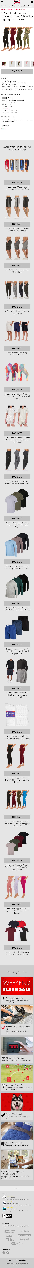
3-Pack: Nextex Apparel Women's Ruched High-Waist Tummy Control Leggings (17, 396)
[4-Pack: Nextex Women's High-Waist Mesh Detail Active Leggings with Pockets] (17, 812)
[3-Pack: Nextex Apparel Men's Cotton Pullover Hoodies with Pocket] (17, 598)
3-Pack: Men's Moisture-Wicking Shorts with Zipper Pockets (17, 229)
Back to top (17, 1188)
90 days (3, 129)
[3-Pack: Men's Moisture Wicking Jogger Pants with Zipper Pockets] (17, 471)
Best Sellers (13, 6)
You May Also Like (17, 972)
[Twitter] (7, 1252)
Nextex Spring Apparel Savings (16, 9)
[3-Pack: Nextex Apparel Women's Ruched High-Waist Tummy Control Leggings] (17, 384)
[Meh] (9, 1235)
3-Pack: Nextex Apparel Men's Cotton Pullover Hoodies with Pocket (17, 608)
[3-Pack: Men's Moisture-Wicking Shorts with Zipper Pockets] (17, 219)
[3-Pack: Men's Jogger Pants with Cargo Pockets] (17, 301)
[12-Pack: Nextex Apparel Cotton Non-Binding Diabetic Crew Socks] (17, 726)
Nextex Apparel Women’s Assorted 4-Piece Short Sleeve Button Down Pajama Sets (17, 439)
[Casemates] (17, 1243)
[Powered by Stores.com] (17, 1260)
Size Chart (6, 109)
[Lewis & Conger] (24, 1231)
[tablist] (17, 64)
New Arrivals (21, 6)
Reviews (4, 1193)
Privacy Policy (13, 1265)
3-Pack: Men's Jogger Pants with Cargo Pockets (17, 312)
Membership (5, 1223)
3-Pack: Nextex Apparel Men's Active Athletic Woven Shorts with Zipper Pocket (17, 651)
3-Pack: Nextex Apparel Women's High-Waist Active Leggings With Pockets (17, 910)
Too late (17, 182)
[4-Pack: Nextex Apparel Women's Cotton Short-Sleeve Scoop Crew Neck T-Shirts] (17, 855)
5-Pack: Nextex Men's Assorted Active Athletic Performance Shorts (17, 188)
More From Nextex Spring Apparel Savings (17, 148)
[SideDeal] (9, 1239)
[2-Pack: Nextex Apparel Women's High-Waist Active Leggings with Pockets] (17, 768)
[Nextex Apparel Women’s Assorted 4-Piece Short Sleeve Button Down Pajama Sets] (17, 428)
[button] (2, 2)
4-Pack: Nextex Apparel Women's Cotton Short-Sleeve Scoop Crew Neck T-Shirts (17, 867)
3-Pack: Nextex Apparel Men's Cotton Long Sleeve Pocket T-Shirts (17, 567)
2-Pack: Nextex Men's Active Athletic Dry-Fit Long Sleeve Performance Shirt (17, 694)
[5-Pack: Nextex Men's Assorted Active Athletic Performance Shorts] (17, 177)
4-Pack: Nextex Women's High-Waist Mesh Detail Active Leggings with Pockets (17, 823)
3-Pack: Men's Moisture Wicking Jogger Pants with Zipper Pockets (17, 482)
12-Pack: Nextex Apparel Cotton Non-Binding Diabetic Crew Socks (17, 737)
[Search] (32, 2)
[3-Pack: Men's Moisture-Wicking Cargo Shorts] (17, 260)
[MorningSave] (24, 1235)
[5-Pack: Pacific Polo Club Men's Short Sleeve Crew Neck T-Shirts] (17, 942)
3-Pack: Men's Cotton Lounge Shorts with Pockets (17, 353)
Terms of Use (21, 1265)
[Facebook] (3, 1252)
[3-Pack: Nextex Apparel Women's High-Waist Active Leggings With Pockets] (17, 899)
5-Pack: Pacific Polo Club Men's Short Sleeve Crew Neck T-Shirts (17, 953)
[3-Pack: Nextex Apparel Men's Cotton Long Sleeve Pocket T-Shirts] (17, 556)
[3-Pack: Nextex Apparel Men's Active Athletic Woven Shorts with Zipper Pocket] (17, 639)
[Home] (17, 2)
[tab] (4, 64)
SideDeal (3, 9)
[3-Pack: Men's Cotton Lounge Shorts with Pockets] (17, 343)
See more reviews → (7, 1213)
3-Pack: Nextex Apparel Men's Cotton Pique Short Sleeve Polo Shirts (17, 524)
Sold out (17, 71)
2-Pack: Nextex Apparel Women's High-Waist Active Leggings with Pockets (17, 779)
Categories (4, 6)
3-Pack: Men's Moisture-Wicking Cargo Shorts (17, 270)
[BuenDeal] (24, 1239)
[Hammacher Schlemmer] (9, 1231)
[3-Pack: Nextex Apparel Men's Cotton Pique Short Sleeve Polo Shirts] (17, 513)
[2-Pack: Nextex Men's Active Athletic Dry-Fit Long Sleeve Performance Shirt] (17, 683)
